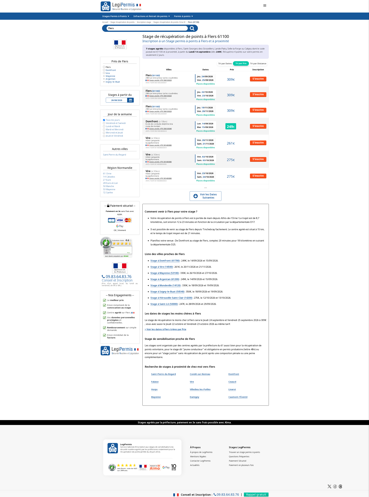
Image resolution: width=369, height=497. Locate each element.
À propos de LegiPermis (201, 452)
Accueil (105, 22)
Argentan (110, 78)
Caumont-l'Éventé (237, 396)
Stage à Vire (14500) (161, 266)
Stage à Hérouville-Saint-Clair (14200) (171, 297)
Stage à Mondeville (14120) (165, 285)
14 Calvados (109, 176)
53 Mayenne (109, 189)
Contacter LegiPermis (200, 460)
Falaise (155, 381)
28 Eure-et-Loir (110, 183)
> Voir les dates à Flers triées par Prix (165, 329)
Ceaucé (232, 381)
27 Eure (107, 179)
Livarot (232, 389)
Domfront (233, 374)
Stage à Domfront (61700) (165, 260)
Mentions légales (198, 456)
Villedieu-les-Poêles (200, 389)
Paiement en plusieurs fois (241, 465)
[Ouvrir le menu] (265, 5)
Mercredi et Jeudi (114, 132)
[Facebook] (335, 486)
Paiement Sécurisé (237, 460)
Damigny (194, 396)
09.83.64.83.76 (118, 276)
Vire (192, 381)
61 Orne (107, 173)
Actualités (194, 465)
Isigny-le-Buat (113, 81)
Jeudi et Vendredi (114, 135)
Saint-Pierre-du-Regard (163, 374)
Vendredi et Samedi (116, 123)
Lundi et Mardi (113, 126)
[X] (329, 486)
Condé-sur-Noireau (200, 374)
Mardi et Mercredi (114, 129)
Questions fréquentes (239, 456)
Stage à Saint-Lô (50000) (164, 304)
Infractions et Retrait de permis (150, 16)
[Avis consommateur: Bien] (116, 247)
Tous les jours (113, 119)
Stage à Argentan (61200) (164, 279)
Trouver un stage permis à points (244, 452)
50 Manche (108, 186)
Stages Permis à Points (114, 16)
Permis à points (182, 16)
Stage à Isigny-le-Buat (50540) (167, 291)
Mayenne (156, 396)
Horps (154, 389)
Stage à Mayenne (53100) (164, 273)
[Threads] (340, 486)
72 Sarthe (108, 192)
